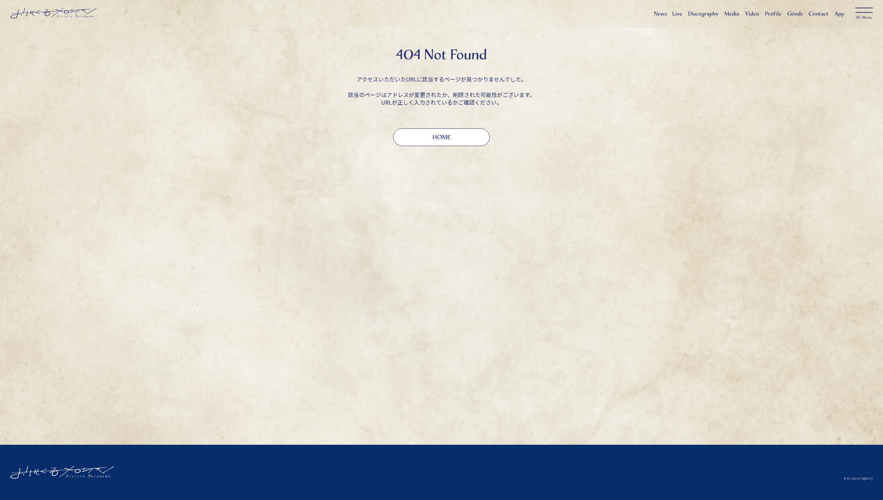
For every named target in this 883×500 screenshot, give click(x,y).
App (839, 13)
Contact (818, 13)
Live (677, 13)
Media (731, 13)
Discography (703, 13)
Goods (795, 13)
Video (752, 13)
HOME (442, 137)
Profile (773, 13)
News (660, 13)
